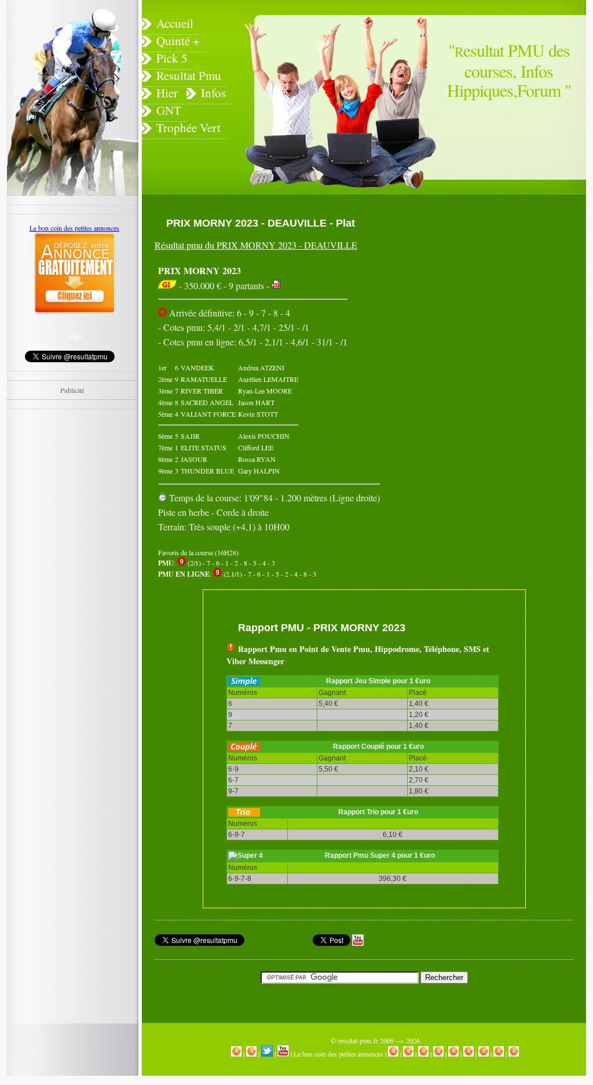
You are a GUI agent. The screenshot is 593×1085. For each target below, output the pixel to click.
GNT (168, 110)
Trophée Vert (188, 127)
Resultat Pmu (188, 75)
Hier (167, 93)
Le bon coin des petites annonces (338, 1053)
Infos (213, 93)
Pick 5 (172, 58)
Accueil (174, 23)
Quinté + (178, 40)
